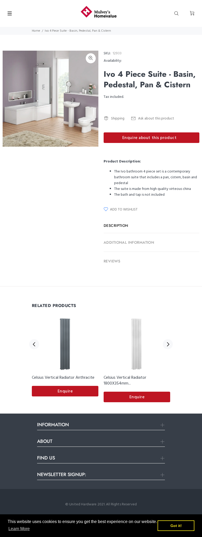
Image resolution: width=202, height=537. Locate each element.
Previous (34, 344)
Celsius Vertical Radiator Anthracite (63, 377)
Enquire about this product (149, 138)
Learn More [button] (19, 528)
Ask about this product (156, 119)
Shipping (117, 119)
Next (168, 344)
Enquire (65, 391)
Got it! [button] (176, 526)
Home (36, 30)
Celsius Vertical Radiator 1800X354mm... (125, 380)
